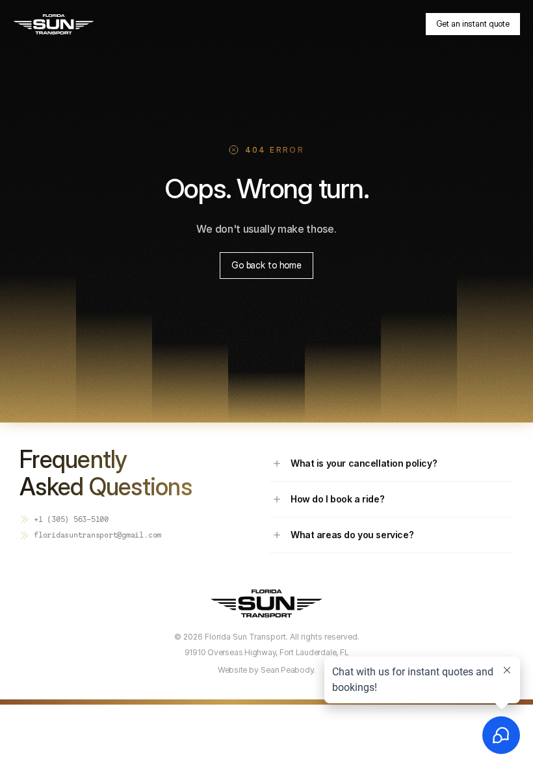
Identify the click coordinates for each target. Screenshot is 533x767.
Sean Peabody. (288, 670)
